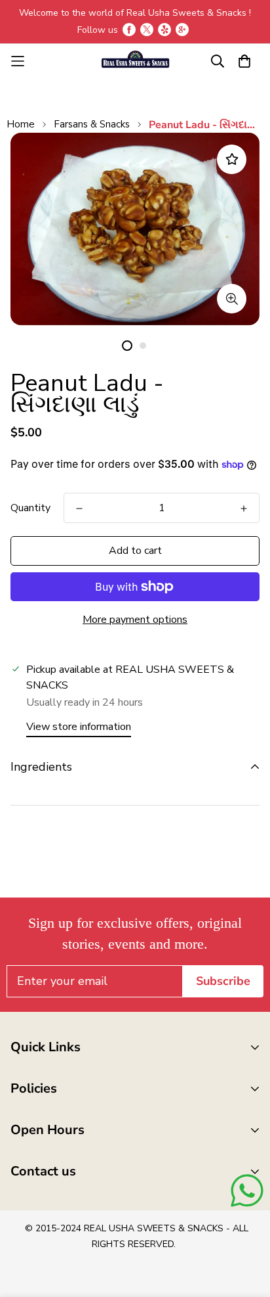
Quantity (30, 508)
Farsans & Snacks (92, 124)
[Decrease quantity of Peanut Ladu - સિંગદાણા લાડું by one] (79, 508)
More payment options (135, 619)
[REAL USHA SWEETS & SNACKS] (135, 61)
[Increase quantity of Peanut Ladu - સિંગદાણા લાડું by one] (244, 508)
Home (21, 124)
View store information (78, 726)
